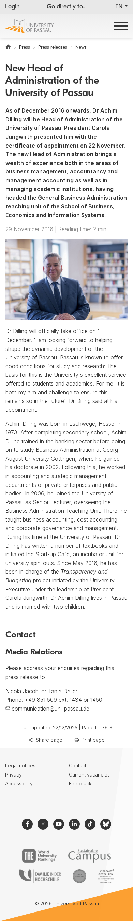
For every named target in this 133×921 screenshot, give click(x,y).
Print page (93, 740)
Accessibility (19, 783)
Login (12, 7)
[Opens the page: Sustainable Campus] (89, 856)
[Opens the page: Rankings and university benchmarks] (39, 856)
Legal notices (20, 765)
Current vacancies (89, 775)
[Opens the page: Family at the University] (40, 876)
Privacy (13, 775)
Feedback (80, 783)
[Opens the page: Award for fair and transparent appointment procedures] (79, 876)
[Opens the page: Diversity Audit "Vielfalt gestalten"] (106, 876)
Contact (77, 765)
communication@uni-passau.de (50, 708)
